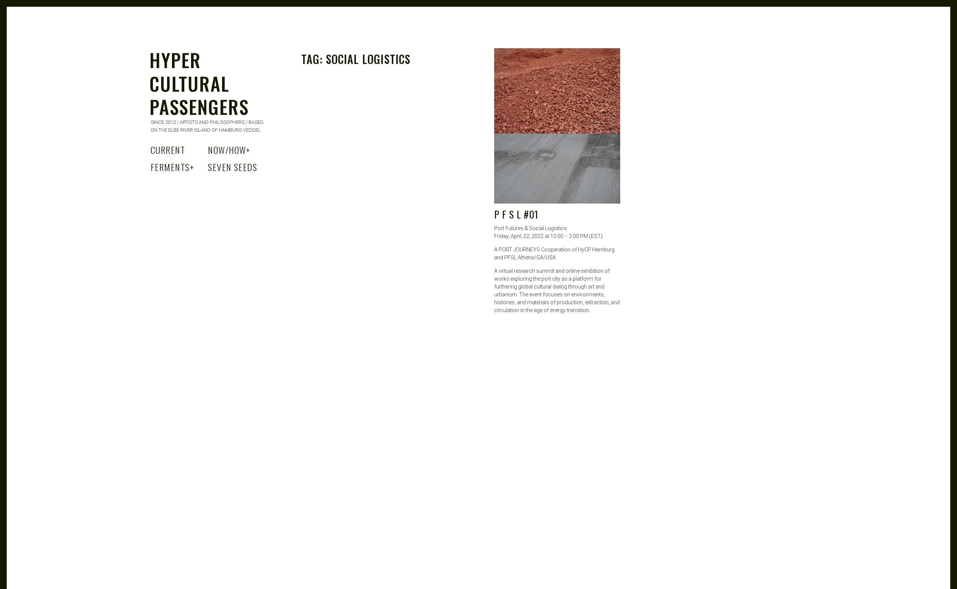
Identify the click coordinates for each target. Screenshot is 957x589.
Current (168, 149)
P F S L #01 (516, 214)
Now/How (229, 149)
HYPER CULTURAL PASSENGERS (199, 83)
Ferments (172, 167)
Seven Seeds (232, 167)
